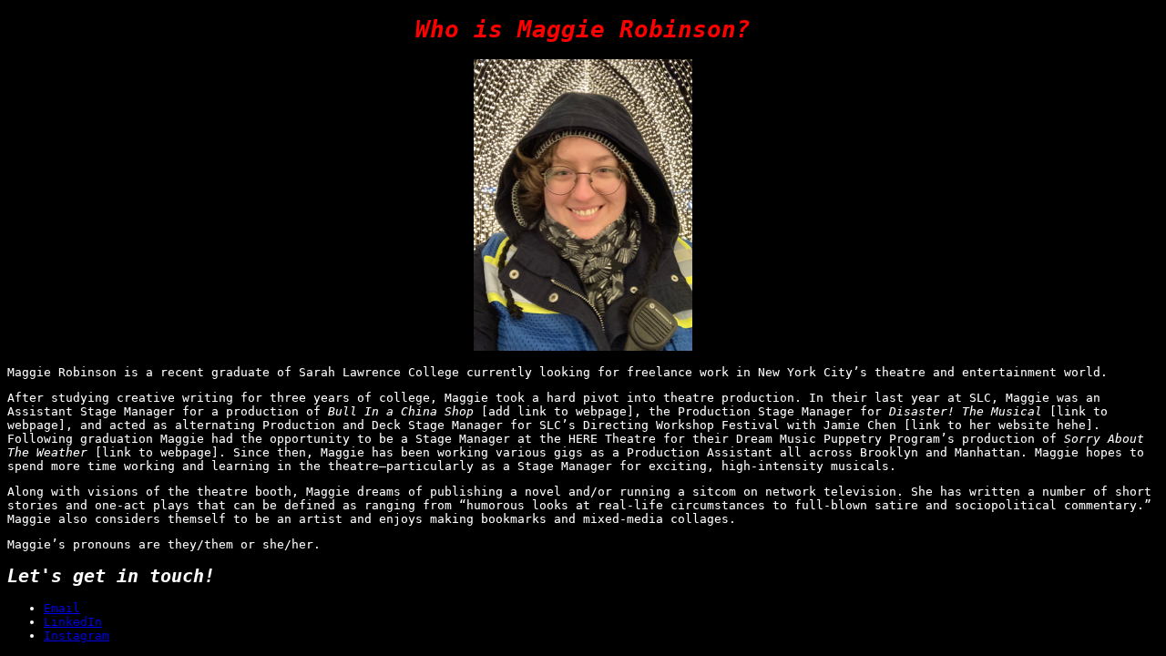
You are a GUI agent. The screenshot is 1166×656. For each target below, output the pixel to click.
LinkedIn (73, 622)
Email (62, 608)
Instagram (76, 635)
